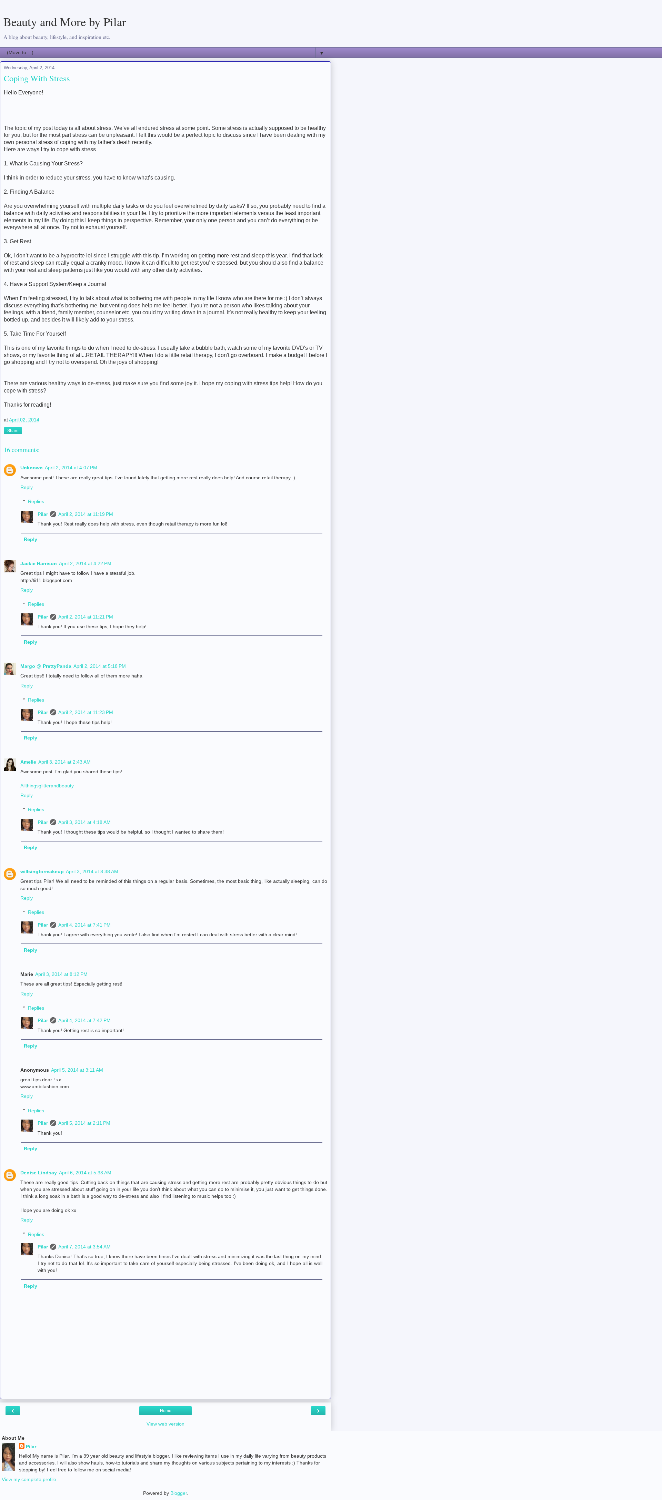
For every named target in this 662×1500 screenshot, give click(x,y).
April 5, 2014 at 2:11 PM (84, 1123)
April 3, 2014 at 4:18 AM (84, 822)
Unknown (31, 467)
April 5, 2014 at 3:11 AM (77, 1070)
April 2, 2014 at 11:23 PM (85, 712)
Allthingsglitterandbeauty (47, 785)
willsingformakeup (42, 871)
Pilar (43, 514)
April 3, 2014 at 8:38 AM (92, 871)
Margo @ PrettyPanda (45, 666)
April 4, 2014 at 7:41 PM (84, 925)
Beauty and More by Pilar (64, 22)
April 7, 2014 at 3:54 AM (84, 1246)
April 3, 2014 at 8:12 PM (61, 974)
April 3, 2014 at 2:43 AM (64, 762)
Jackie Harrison (38, 563)
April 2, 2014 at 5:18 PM (99, 666)
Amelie (28, 762)
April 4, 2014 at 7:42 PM (84, 1020)
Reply (26, 487)
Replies (36, 501)
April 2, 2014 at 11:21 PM (85, 617)
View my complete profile (29, 1479)
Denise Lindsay (38, 1172)
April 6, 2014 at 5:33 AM (85, 1172)
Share (13, 430)
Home (165, 1410)
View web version (165, 1424)
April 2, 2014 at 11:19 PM (85, 514)
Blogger (178, 1493)
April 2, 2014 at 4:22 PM (85, 563)
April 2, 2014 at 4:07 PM (71, 467)
